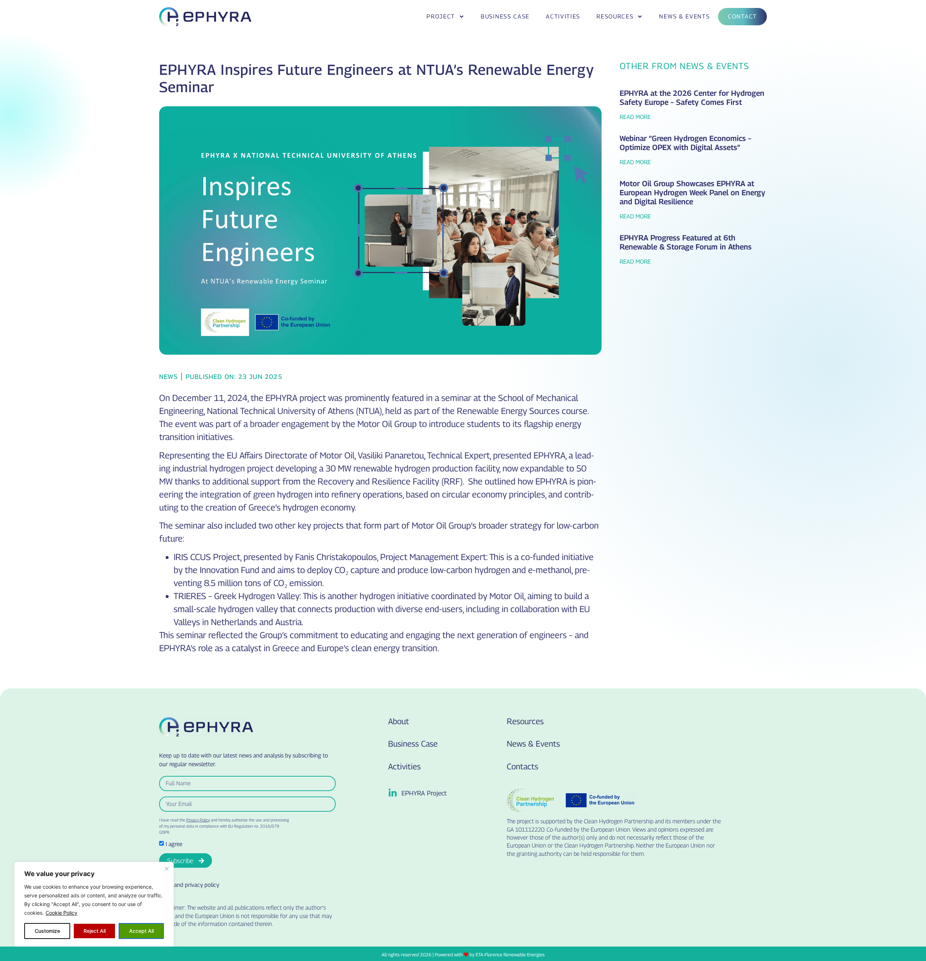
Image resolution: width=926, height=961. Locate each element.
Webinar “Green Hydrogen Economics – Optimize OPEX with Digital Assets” (685, 143)
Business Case (505, 16)
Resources (614, 16)
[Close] (167, 869)
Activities (563, 16)
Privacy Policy (198, 820)
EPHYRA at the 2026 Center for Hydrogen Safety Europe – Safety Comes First (692, 98)
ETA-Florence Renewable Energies (510, 954)
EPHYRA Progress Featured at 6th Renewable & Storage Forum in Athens (686, 242)
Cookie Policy (61, 913)
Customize (47, 931)
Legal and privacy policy (189, 884)
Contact (742, 16)
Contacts (522, 766)
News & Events (684, 16)
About (398, 721)
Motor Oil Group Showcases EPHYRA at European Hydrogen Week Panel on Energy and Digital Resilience (692, 192)
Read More (635, 117)
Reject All (95, 931)
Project (440, 16)
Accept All (141, 931)
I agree (174, 843)
